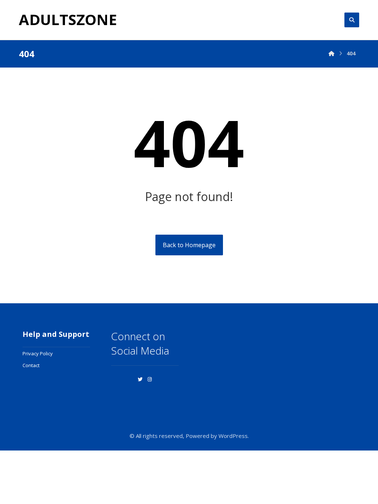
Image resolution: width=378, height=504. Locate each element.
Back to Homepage (189, 245)
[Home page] (331, 53)
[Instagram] (149, 379)
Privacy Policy (38, 353)
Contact (31, 365)
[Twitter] (140, 379)
